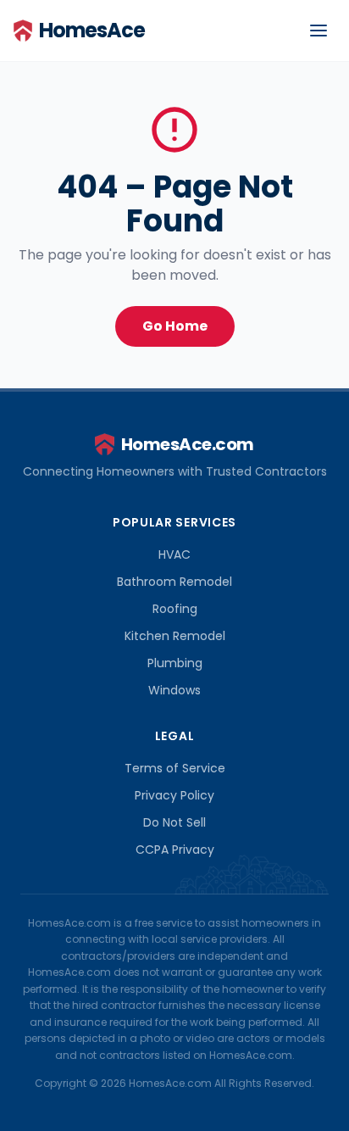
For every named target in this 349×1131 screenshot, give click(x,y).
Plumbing (174, 663)
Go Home (175, 326)
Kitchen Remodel (175, 635)
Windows (174, 690)
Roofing (174, 608)
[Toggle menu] (318, 30)
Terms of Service (175, 768)
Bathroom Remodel (174, 581)
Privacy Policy (174, 795)
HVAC (174, 554)
